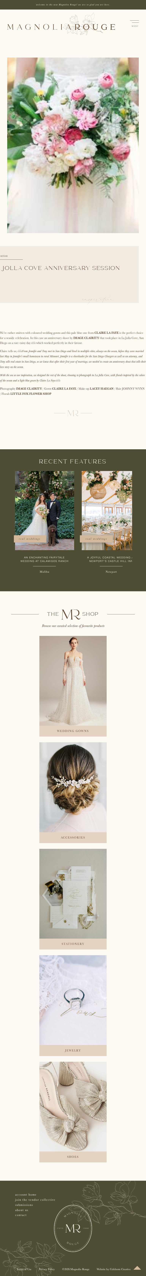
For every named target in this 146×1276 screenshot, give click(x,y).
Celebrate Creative (120, 1269)
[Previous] (20, 524)
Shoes (73, 1157)
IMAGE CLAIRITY (86, 338)
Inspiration (99, 300)
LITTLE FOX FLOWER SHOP (30, 394)
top (137, 1268)
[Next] (126, 524)
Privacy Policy (47, 1269)
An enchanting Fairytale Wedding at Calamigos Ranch (43, 559)
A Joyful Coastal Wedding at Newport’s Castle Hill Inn (110, 559)
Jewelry (73, 1050)
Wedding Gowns (73, 731)
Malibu (43, 571)
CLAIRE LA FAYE (106, 333)
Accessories (73, 837)
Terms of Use (24, 1269)
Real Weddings (28, 538)
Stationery (73, 944)
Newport (110, 571)
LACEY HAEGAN (101, 389)
